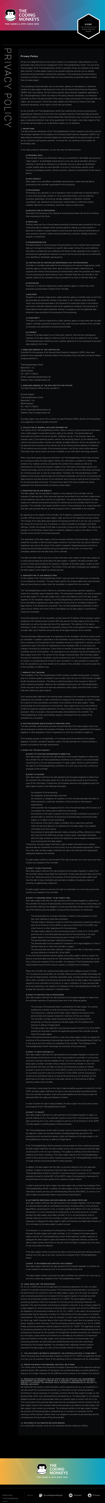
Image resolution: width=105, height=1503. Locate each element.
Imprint (30, 1495)
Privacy (96, 1495)
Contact (78, 1495)
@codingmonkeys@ (53, 1495)
